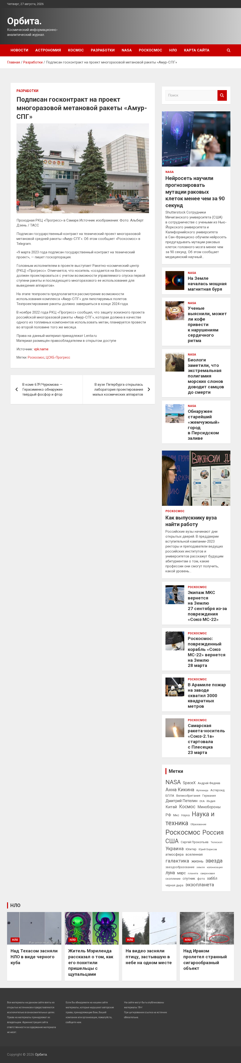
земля (201, 867)
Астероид (217, 790)
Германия (209, 795)
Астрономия (48, 50)
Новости (19, 50)
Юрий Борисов (208, 849)
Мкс (176, 815)
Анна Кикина (179, 789)
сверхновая (207, 873)
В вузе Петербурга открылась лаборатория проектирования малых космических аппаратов (118, 389)
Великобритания (188, 795)
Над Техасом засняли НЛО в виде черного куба (34, 956)
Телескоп (216, 842)
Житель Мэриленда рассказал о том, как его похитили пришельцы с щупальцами (90, 962)
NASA (127, 50)
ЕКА (202, 801)
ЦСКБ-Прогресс (58, 357)
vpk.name (41, 349)
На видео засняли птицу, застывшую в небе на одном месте (149, 956)
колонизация (215, 867)
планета (193, 873)
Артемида (202, 790)
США (172, 841)
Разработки (103, 50)
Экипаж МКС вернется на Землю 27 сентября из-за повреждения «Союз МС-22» (207, 606)
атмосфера (174, 854)
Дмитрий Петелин (181, 801)
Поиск (222, 95)
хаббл (212, 878)
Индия (211, 801)
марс (181, 873)
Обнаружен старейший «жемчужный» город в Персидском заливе (204, 425)
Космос (76, 50)
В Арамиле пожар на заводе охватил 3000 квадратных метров (207, 695)
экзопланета (199, 884)
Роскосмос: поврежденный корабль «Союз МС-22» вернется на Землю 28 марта (206, 652)
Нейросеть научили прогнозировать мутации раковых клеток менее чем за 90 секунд (195, 191)
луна (170, 872)
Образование (198, 824)
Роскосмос (150, 50)
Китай (171, 806)
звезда (214, 861)
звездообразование (179, 867)
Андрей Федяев (209, 783)
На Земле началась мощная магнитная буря (207, 284)
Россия (213, 832)
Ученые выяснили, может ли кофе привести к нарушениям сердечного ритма (207, 324)
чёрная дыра (174, 885)
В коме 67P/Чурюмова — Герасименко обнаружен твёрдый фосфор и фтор (42, 389)
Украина (174, 848)
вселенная (194, 854)
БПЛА (169, 795)
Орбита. (24, 21)
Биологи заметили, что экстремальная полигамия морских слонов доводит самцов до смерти (206, 376)
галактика (177, 861)
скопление (173, 878)
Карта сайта (196, 50)
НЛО (173, 50)
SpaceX (189, 783)
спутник (189, 878)
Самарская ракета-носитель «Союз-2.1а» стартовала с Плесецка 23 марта (206, 739)
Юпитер (191, 849)
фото (201, 878)
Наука (185, 815)
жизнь (197, 861)
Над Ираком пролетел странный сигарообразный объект (205, 959)
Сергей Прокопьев (195, 842)
